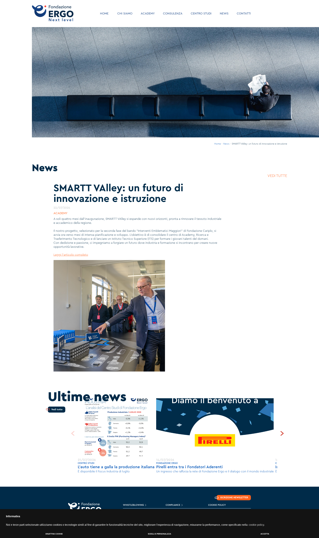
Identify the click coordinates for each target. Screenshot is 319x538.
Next (282, 433)
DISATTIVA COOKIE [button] (54, 534)
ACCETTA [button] (265, 534)
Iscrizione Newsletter (234, 497)
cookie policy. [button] (257, 524)
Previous (72, 433)
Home (217, 144)
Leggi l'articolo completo (70, 254)
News (226, 144)
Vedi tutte (277, 176)
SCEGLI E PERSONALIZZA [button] (159, 534)
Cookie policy (217, 505)
